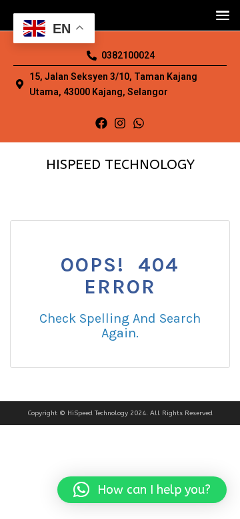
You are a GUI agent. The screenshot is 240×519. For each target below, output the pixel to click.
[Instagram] (120, 123)
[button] (220, 15)
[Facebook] (101, 123)
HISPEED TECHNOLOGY (120, 164)
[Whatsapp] (139, 123)
